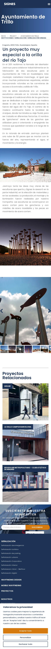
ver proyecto (24, 402)
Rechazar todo (25, 644)
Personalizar (25, 637)
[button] (49, 4)
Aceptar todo (25, 631)
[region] (25, 626)
